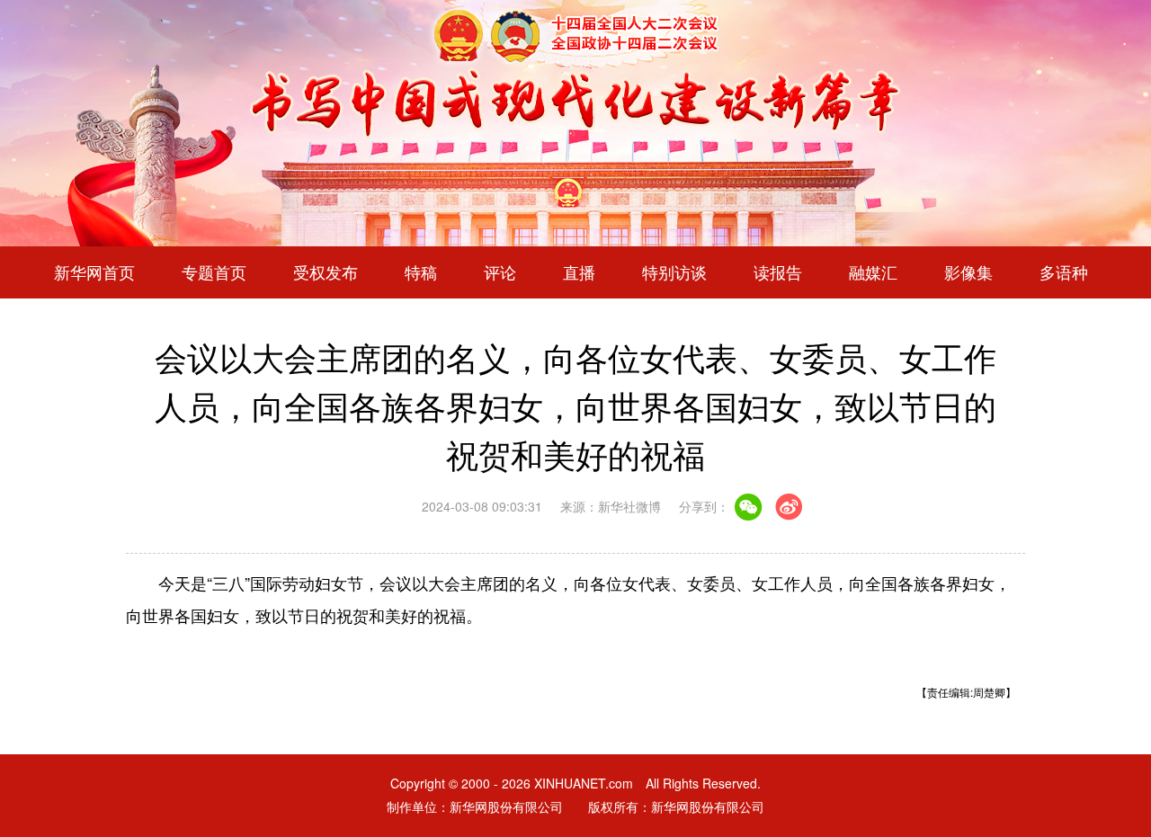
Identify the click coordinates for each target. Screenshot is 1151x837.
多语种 (1063, 272)
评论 (500, 272)
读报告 (778, 272)
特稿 (421, 272)
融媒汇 (873, 272)
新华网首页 (94, 272)
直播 (579, 272)
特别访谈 (674, 272)
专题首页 (214, 272)
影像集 (968, 272)
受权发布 (325, 272)
